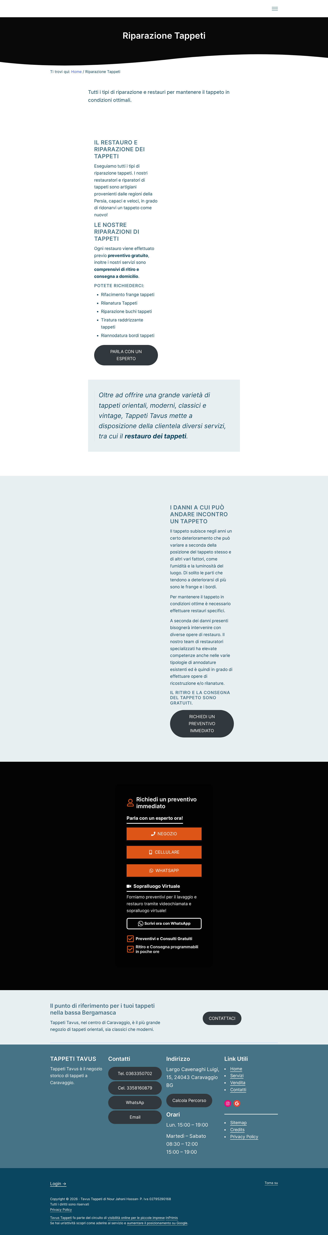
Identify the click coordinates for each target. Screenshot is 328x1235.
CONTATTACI (222, 1018)
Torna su (271, 1183)
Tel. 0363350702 (135, 1073)
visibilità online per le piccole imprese (136, 1218)
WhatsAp (135, 1102)
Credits (237, 1129)
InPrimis (172, 1218)
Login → (58, 1183)
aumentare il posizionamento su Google (157, 1223)
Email (135, 1117)
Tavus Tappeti (61, 1218)
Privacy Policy (244, 1136)
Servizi (237, 1075)
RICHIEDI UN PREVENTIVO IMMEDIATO (202, 723)
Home (236, 1068)
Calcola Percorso (189, 1100)
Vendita (237, 1082)
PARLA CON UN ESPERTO (126, 355)
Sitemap (238, 1122)
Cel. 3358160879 (135, 1087)
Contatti (238, 1089)
